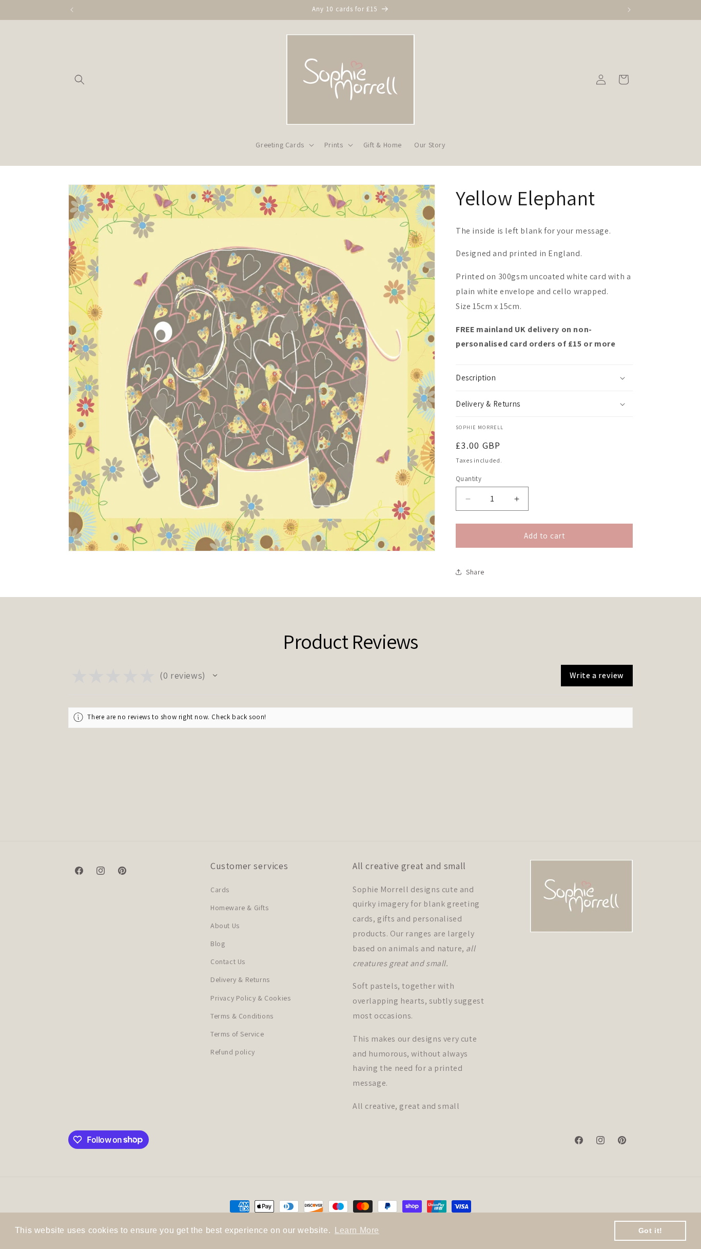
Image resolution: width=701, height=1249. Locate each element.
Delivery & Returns (240, 979)
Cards (219, 889)
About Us (225, 925)
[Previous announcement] (72, 10)
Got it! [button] (650, 1230)
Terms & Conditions (242, 1016)
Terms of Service (237, 1034)
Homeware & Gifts (239, 907)
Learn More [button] (357, 1230)
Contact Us (227, 961)
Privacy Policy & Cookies (250, 998)
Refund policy (232, 1051)
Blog (217, 943)
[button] (79, 79)
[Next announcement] (629, 10)
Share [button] (475, 572)
